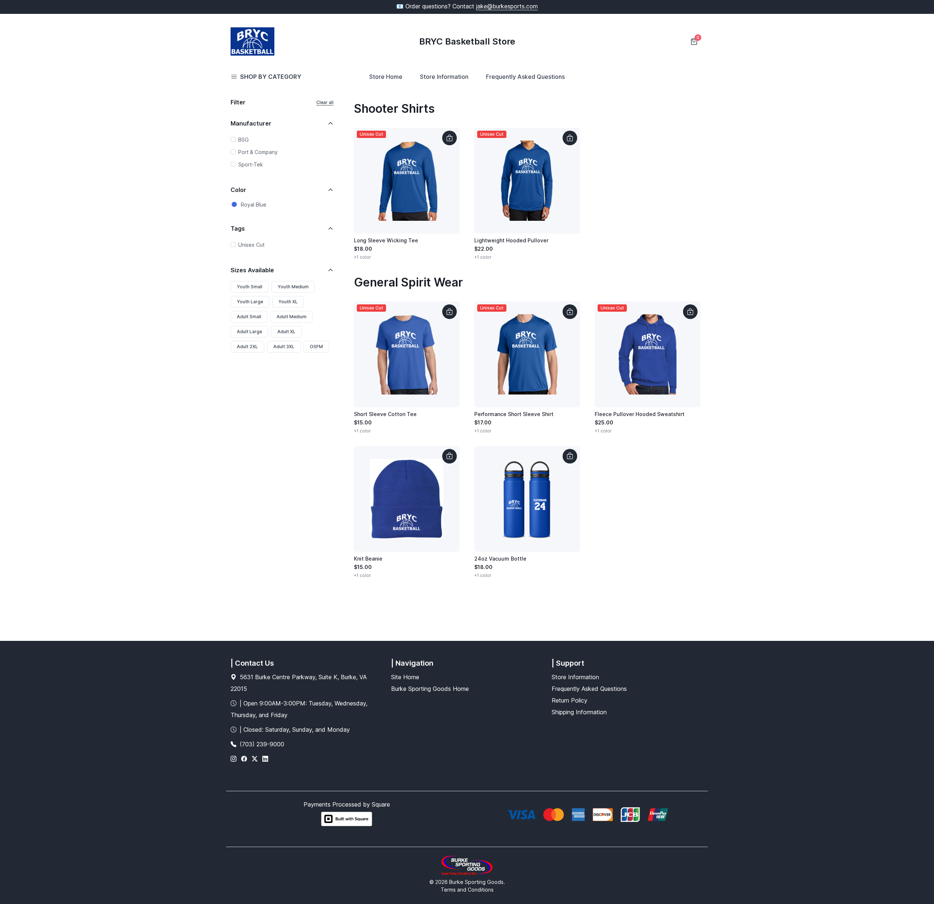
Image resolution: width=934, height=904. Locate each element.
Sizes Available (252, 270)
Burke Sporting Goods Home (430, 688)
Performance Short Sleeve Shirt (513, 414)
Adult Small (249, 316)
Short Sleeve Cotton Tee (385, 414)
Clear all (324, 102)
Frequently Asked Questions (525, 76)
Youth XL (288, 301)
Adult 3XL (283, 346)
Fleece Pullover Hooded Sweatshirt (639, 414)
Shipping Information (579, 712)
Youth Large (250, 301)
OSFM (316, 346)
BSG (243, 139)
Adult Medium (291, 316)
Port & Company (258, 152)
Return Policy (569, 700)
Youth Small (249, 286)
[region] (282, 153)
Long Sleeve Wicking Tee (386, 240)
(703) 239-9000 (262, 744)
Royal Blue (253, 204)
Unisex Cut (251, 245)
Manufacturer (251, 123)
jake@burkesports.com (507, 6)
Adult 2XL (247, 346)
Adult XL (286, 331)
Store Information (444, 76)
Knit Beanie (368, 558)
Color (238, 189)
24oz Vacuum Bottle (500, 558)
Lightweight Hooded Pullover (511, 240)
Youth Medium (293, 286)
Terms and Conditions (467, 889)
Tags (238, 228)
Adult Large (249, 331)
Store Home (385, 76)
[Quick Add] (449, 138)
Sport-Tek (250, 164)
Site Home (405, 677)
